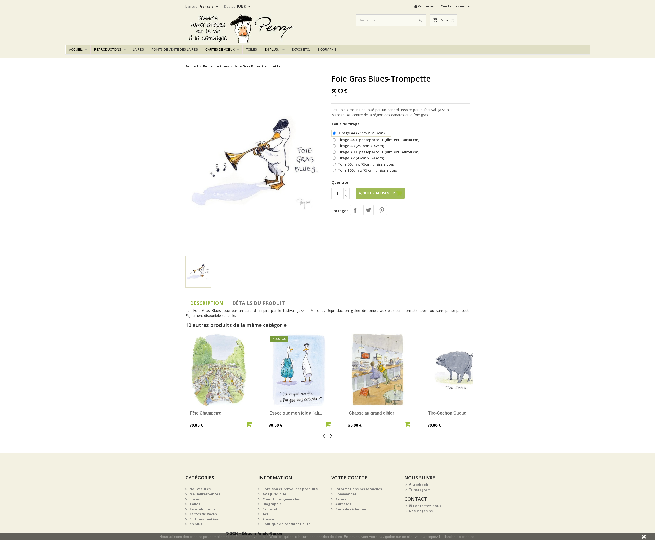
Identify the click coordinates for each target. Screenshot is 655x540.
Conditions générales (281, 499)
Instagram (421, 489)
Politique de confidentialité (286, 524)
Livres (138, 49)
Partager (355, 210)
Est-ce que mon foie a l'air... (295, 413)
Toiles (251, 49)
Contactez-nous (455, 6)
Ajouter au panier (377, 193)
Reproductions (107, 49)
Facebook (419, 484)
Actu (266, 514)
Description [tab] (206, 303)
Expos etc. (301, 49)
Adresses (343, 504)
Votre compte (349, 478)
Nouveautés (200, 489)
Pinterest (382, 210)
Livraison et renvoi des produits (290, 489)
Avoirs (340, 499)
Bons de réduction (351, 509)
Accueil (76, 49)
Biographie (327, 49)
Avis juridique (274, 494)
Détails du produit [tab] (258, 303)
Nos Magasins (421, 511)
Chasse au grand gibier (371, 413)
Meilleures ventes (204, 494)
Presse (268, 519)
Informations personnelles (358, 489)
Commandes (345, 494)
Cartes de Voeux (220, 49)
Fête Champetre (205, 413)
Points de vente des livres (174, 49)
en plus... (272, 49)
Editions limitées (204, 519)
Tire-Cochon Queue (447, 413)
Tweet (368, 210)
